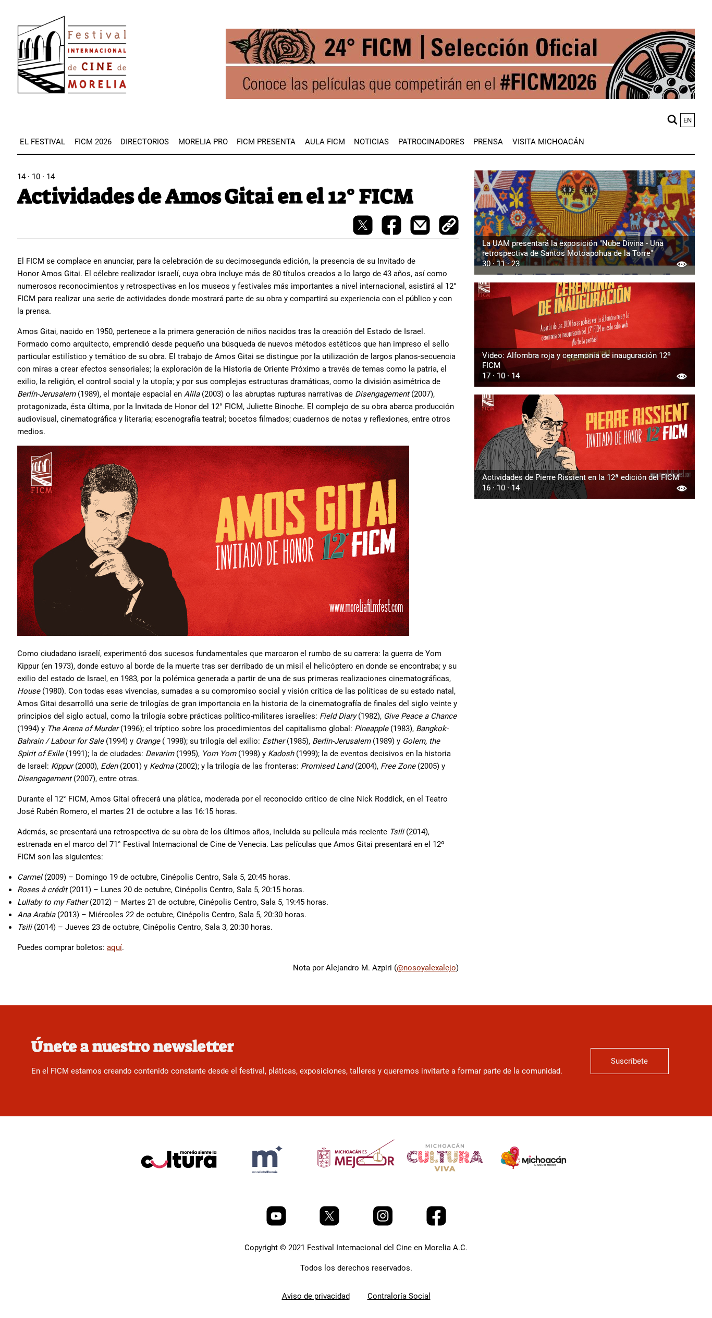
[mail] (421, 232)
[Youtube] (277, 1223)
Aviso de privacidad (316, 1296)
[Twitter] (330, 1223)
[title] (179, 1184)
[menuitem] (42, 142)
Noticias (371, 141)
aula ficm (325, 141)
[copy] (449, 226)
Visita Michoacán (548, 141)
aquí (114, 947)
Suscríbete (629, 1061)
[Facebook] (436, 1223)
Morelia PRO (203, 141)
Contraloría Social (399, 1296)
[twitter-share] (364, 232)
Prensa (488, 141)
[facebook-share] (392, 232)
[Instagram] (384, 1223)
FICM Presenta (266, 141)
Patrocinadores (431, 141)
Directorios (144, 141)
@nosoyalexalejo (426, 967)
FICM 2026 (93, 141)
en (687, 120)
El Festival (42, 141)
